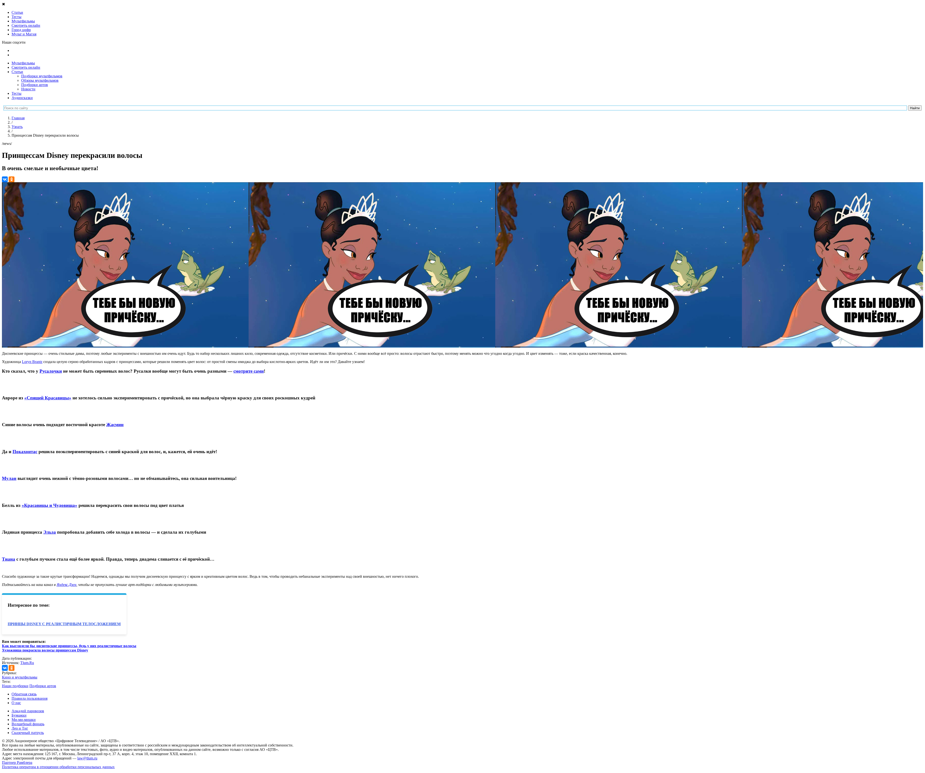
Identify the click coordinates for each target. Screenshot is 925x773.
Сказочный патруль (28, 733)
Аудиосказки (22, 98)
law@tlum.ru (87, 758)
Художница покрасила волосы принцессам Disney (45, 650)
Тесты (16, 93)
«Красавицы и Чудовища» (49, 505)
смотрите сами (248, 371)
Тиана (8, 559)
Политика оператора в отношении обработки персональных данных (58, 767)
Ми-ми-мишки (24, 720)
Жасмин (115, 424)
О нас (16, 703)
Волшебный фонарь (28, 724)
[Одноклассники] (11, 179)
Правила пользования (29, 698)
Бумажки (19, 715)
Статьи (17, 72)
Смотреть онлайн (26, 67)
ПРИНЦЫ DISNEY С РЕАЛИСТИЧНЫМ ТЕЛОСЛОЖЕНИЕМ (64, 624)
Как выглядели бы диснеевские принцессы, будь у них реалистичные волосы (69, 646)
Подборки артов (34, 85)
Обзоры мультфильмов (40, 80)
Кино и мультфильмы (19, 677)
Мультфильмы (23, 63)
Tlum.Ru (27, 663)
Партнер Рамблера (17, 762)
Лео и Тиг (20, 728)
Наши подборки (15, 686)
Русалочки (51, 371)
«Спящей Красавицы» (47, 397)
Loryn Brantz (32, 362)
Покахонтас (25, 451)
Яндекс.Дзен (66, 585)
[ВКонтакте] (5, 179)
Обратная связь (24, 694)
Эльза (49, 532)
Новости (28, 89)
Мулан (9, 478)
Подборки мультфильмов (41, 76)
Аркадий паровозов (28, 711)
